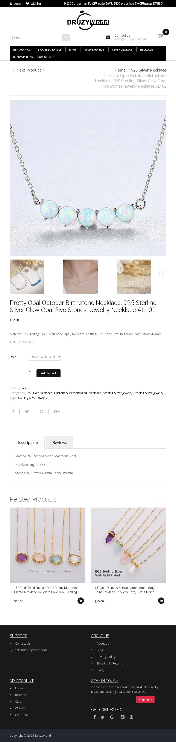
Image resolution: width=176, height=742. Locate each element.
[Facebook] (12, 411)
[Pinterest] (131, 717)
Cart (18, 701)
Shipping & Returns (110, 663)
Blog (100, 650)
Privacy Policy (106, 657)
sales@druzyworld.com (31, 650)
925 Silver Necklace (148, 70)
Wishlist (20, 708)
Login (19, 688)
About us (103, 643)
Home (120, 70)
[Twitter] (26, 411)
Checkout (21, 715)
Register (20, 695)
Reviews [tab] (60, 442)
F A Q (100, 670)
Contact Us (22, 643)
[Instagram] (122, 717)
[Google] (56, 411)
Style (13, 357)
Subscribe (145, 700)
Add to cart (48, 373)
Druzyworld (43, 735)
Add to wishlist (23, 342)
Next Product (29, 70)
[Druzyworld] (88, 19)
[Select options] (80, 600)
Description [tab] (27, 442)
